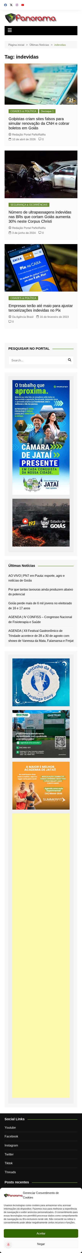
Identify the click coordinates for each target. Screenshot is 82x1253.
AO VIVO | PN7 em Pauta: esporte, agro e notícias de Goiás (36, 578)
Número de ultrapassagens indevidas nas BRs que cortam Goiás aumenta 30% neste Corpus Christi (40, 216)
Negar (41, 1244)
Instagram (11, 1145)
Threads (10, 1172)
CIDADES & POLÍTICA (23, 111)
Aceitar (41, 1233)
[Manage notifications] (8, 1245)
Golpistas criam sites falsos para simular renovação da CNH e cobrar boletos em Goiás (39, 123)
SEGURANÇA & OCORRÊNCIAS (28, 204)
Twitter (9, 1154)
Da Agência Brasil (22, 316)
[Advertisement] (41, 955)
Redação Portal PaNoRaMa (29, 134)
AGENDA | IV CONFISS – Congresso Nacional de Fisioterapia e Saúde (40, 619)
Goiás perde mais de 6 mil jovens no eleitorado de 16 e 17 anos (40, 606)
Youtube (10, 1127)
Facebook (11, 1136)
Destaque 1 (47, 111)
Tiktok (9, 1163)
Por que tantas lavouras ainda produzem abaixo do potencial (40, 592)
